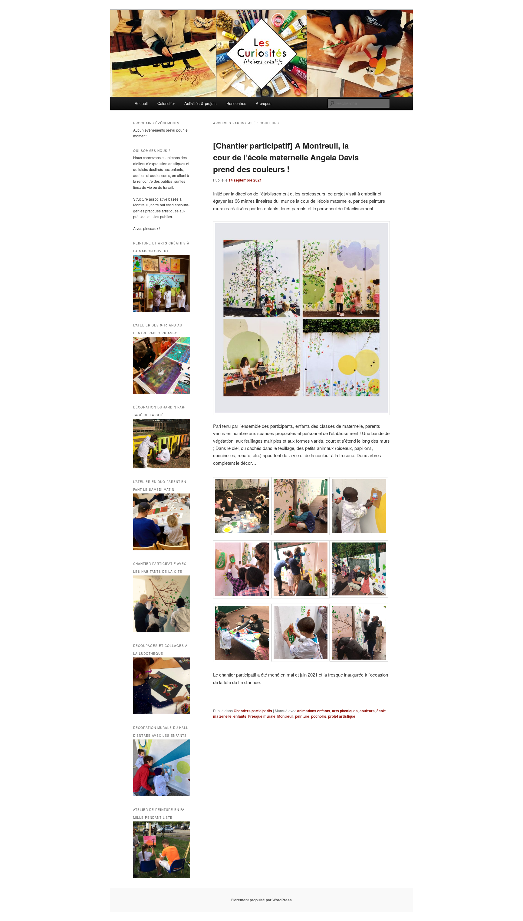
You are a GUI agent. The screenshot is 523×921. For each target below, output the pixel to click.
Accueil (141, 103)
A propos (263, 103)
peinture (302, 716)
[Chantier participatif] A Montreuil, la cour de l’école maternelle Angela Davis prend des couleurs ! (286, 157)
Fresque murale (261, 716)
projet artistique (341, 716)
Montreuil (285, 716)
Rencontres (236, 103)
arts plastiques (345, 710)
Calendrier (166, 103)
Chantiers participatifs (253, 710)
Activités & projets (200, 103)
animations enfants (313, 710)
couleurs (367, 710)
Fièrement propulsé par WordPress (261, 900)
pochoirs (318, 716)
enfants (239, 716)
